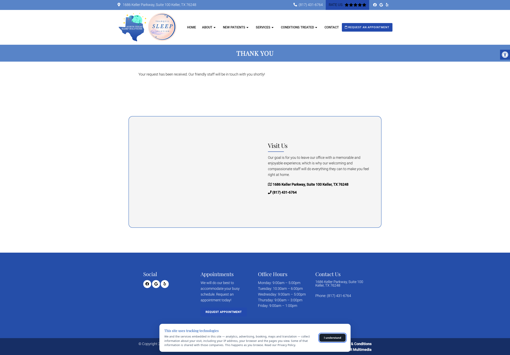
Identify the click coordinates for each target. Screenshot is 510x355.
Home (191, 27)
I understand (332, 337)
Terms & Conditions (356, 344)
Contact (332, 27)
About (207, 27)
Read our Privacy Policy (280, 345)
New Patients (234, 27)
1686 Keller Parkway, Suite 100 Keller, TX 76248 (159, 5)
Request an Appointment (368, 27)
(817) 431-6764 (311, 5)
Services (263, 27)
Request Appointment (224, 311)
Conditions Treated (297, 27)
